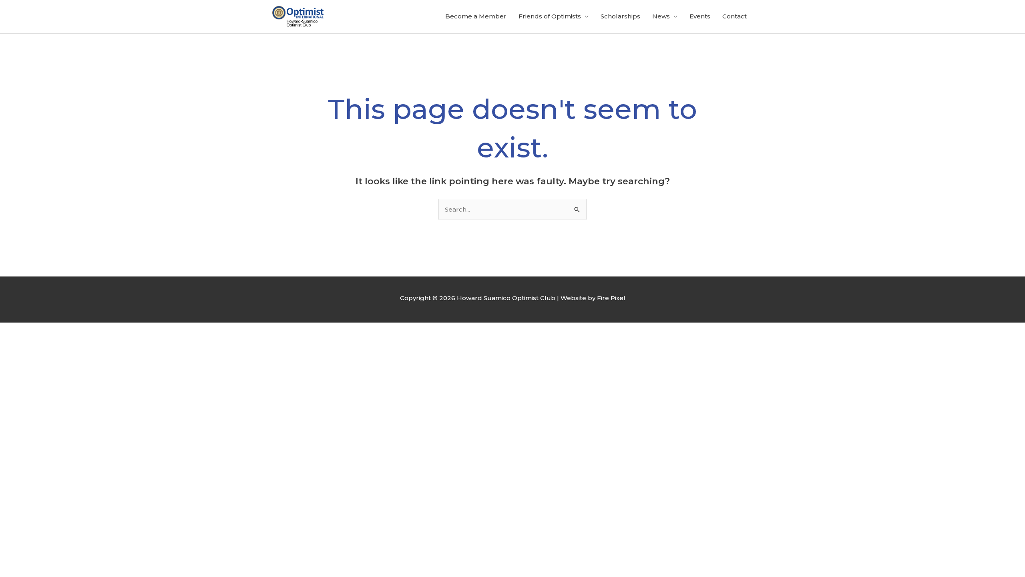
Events (699, 16)
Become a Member (475, 16)
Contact (734, 16)
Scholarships (620, 16)
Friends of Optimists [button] (550, 16)
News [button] (661, 16)
